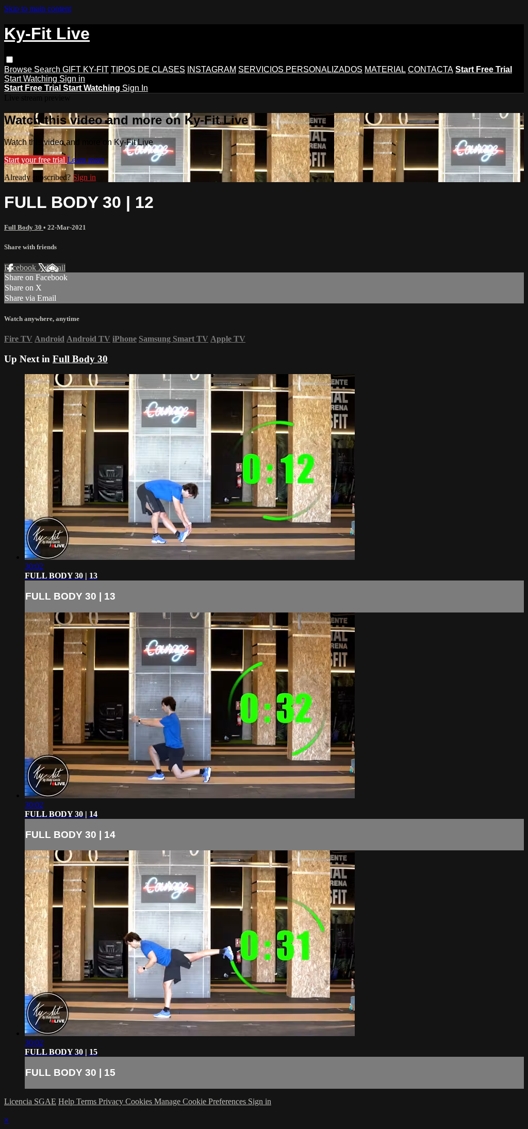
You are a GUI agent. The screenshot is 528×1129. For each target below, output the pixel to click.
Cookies (139, 1101)
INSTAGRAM (211, 69)
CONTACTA (430, 69)
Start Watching (31, 78)
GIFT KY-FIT (85, 69)
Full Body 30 (23, 227)
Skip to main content (37, 8)
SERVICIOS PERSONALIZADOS (300, 69)
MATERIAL (385, 69)
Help (67, 1101)
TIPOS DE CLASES (148, 69)
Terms (87, 1101)
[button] (9, 59)
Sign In (135, 88)
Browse (19, 69)
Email (55, 267)
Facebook (21, 267)
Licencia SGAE (30, 1101)
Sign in (72, 78)
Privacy (111, 1101)
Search (48, 69)
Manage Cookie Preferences (201, 1101)
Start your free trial (35, 159)
